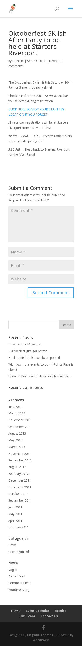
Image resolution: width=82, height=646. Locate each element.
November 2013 (19, 420)
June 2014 (15, 406)
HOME (15, 611)
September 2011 (20, 500)
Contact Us (49, 616)
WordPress (41, 640)
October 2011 (18, 494)
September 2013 (20, 427)
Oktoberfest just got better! (27, 351)
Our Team (27, 616)
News (53, 61)
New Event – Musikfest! (25, 344)
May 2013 (15, 440)
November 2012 (19, 453)
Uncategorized (18, 552)
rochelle (18, 61)
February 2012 (18, 473)
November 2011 (19, 487)
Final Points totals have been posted (34, 358)
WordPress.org (18, 589)
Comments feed (19, 583)
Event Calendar (37, 611)
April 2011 (15, 520)
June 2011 (15, 507)
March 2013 (16, 447)
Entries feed (16, 576)
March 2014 (16, 413)
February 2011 (18, 527)
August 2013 (17, 433)
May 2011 (15, 514)
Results (60, 611)
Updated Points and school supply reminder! (39, 376)
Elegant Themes (40, 635)
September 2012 (20, 460)
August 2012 (17, 467)
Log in (12, 569)
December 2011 (19, 480)
